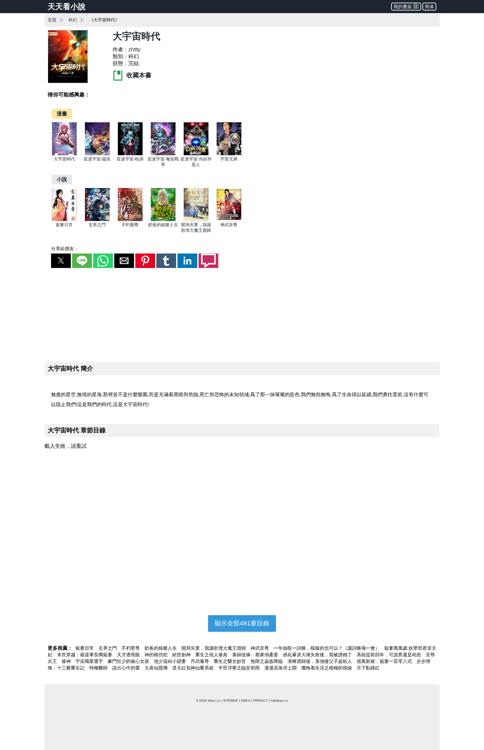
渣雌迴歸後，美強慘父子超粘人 (320, 661)
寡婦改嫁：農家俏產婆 (256, 654)
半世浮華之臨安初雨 (239, 667)
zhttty (134, 49)
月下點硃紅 (368, 667)
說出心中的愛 (126, 667)
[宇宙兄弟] (229, 154)
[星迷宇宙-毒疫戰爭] (163, 154)
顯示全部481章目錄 (242, 623)
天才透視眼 (129, 654)
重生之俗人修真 (212, 654)
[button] (61, 261)
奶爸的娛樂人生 (163, 224)
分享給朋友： (65, 248)
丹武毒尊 (200, 661)
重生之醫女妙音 (230, 661)
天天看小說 (67, 6)
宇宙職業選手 (89, 661)
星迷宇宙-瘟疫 (97, 159)
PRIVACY (260, 700)
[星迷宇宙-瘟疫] (97, 154)
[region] (242, 314)
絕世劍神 (182, 654)
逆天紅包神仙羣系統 (193, 667)
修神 (67, 661)
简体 (429, 6)
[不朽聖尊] (130, 219)
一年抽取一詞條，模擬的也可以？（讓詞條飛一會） (327, 648)
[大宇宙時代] (64, 154)
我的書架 (402, 6)
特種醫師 (99, 667)
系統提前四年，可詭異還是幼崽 (389, 654)
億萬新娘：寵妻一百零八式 (385, 661)
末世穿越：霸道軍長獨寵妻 (85, 654)
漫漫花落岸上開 (281, 667)
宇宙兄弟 (228, 159)
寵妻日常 (64, 224)
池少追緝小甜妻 (170, 661)
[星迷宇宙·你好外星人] (196, 154)
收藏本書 (138, 75)
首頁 (52, 19)
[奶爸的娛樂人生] (163, 219)
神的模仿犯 (157, 654)
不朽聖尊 (130, 224)
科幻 (72, 19)
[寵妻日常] (64, 219)
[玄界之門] (97, 219)
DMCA (245, 700)
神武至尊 (228, 224)
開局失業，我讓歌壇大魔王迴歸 (214, 648)
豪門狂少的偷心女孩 (129, 661)
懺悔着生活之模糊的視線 (327, 667)
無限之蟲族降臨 (267, 661)
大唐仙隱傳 (157, 667)
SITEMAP (230, 700)
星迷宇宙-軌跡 (130, 159)
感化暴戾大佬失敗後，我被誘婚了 (318, 654)
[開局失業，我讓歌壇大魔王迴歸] (196, 219)
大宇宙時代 (64, 159)
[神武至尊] (229, 219)
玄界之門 (97, 224)
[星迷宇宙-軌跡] (130, 154)
